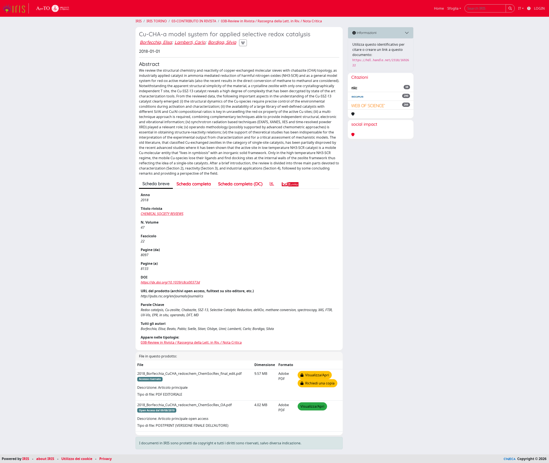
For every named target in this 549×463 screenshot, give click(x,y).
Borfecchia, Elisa (156, 42)
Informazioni (366, 32)
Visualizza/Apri (316, 375)
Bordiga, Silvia (222, 42)
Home (439, 8)
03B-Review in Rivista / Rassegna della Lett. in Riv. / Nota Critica (271, 21)
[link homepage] (16, 8)
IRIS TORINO (156, 21)
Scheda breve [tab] (155, 183)
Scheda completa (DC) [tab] (240, 183)
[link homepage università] (52, 8)
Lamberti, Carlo (190, 42)
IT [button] (519, 8)
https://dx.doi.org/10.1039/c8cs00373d (170, 282)
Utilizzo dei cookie (76, 458)
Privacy (105, 458)
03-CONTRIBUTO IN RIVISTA (194, 21)
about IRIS (45, 458)
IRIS (139, 21)
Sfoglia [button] (453, 8)
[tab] (272, 183)
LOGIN (539, 8)
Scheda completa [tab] (193, 183)
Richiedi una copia (319, 383)
